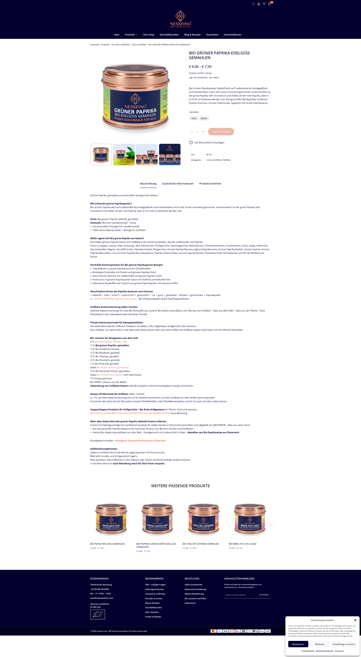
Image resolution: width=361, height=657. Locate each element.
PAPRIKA (227, 160)
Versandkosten (201, 77)
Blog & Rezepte (152, 603)
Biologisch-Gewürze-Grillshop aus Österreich (140, 440)
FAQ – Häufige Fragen (155, 584)
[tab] (148, 183)
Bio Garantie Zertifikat (195, 598)
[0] (269, 3)
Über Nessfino (152, 612)
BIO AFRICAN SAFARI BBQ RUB (105, 413)
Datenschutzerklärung (324, 651)
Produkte (105, 44)
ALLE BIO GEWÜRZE (120, 44)
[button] (355, 620)
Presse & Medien (153, 616)
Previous (94, 96)
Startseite (94, 44)
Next (176, 96)
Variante (193, 112)
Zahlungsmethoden (154, 589)
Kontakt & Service (153, 598)
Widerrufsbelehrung (194, 593)
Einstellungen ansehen (344, 644)
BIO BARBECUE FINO (159, 413)
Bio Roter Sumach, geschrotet (113, 367)
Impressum (339, 651)
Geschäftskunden (153, 607)
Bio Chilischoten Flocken (110, 374)
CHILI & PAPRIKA (139, 44)
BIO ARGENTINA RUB (135, 413)
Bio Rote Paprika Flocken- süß (110, 341)
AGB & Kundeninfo (193, 584)
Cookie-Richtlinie (307, 651)
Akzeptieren (298, 644)
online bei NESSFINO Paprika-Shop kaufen (115, 298)
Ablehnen (319, 644)
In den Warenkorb (221, 131)
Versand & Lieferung (155, 593)
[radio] (194, 118)
